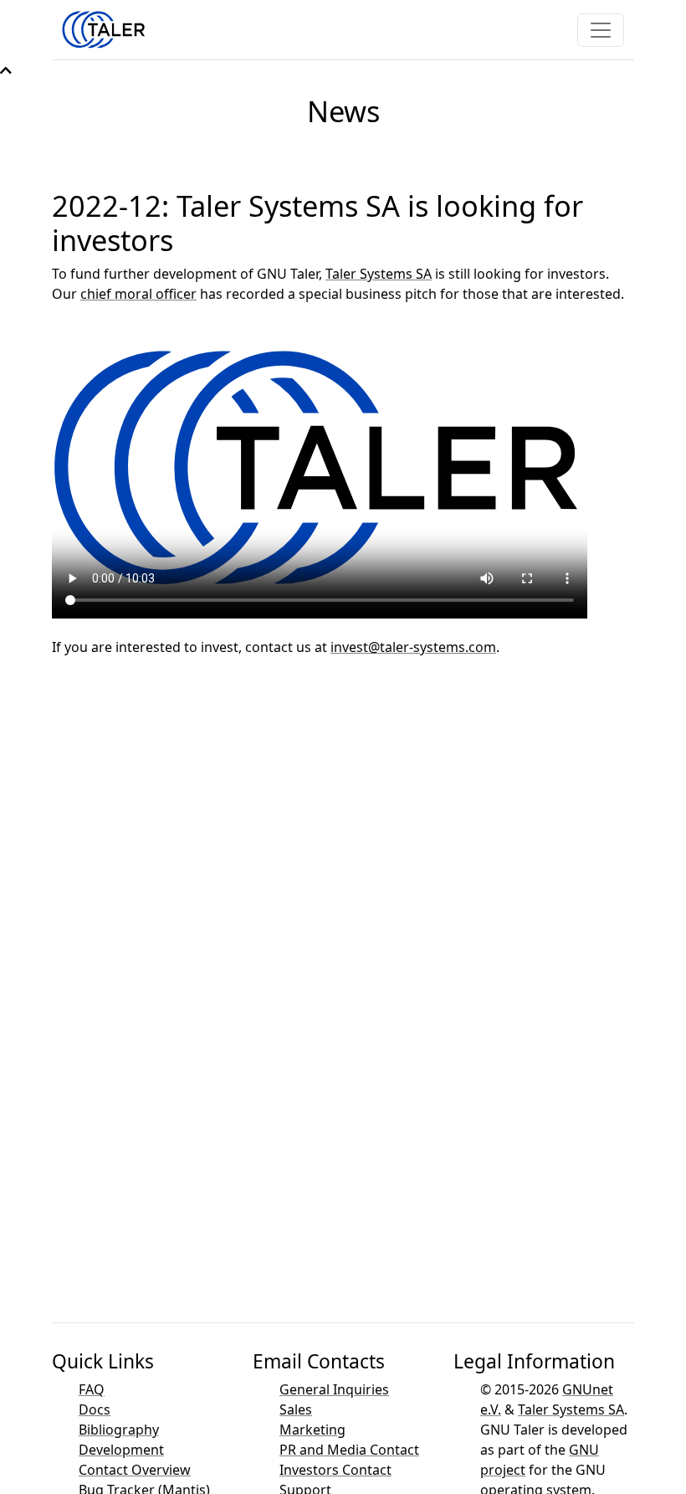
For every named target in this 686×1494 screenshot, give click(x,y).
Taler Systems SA (378, 273)
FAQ (92, 1389)
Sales (295, 1409)
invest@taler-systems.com (413, 647)
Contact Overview (135, 1470)
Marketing (312, 1429)
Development (121, 1449)
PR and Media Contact (349, 1449)
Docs (94, 1409)
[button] (6, 70)
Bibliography (119, 1429)
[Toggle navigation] (600, 30)
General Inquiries (334, 1389)
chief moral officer (138, 294)
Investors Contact (335, 1470)
